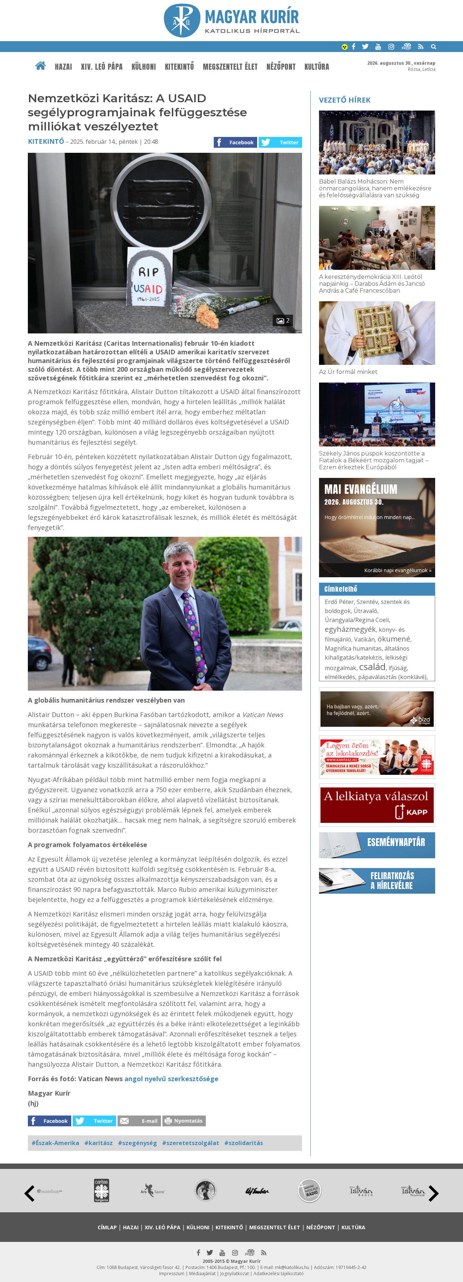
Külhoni (144, 66)
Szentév (367, 602)
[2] (165, 331)
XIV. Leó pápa (102, 66)
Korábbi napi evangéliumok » (398, 570)
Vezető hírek (344, 100)
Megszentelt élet (230, 66)
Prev (29, 1193)
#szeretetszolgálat (190, 1143)
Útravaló (365, 611)
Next (433, 1193)
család (372, 666)
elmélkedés (340, 677)
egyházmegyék (350, 629)
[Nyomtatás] (184, 1124)
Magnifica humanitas (353, 648)
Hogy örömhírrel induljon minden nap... (369, 501)
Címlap (107, 1227)
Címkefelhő (340, 589)
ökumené (394, 639)
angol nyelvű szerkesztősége (171, 1078)
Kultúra (317, 66)
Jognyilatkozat (234, 1273)
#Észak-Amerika (55, 1143)
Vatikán (364, 639)
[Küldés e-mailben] (139, 1124)
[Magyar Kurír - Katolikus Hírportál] (232, 35)
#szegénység (137, 1143)
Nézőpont (281, 66)
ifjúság (397, 668)
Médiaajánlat (202, 1273)
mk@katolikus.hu (292, 1267)
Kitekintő (179, 66)
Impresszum (171, 1273)
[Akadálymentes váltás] (345, 48)
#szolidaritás (243, 1143)
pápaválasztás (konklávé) (392, 677)
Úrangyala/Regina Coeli (357, 620)
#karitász (98, 1143)
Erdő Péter (339, 602)
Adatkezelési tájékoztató (279, 1273)
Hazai (63, 66)
